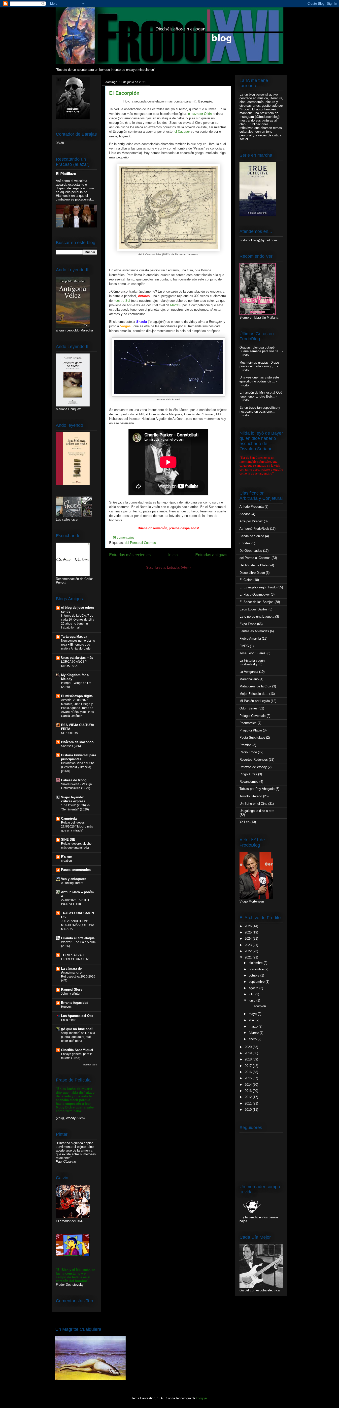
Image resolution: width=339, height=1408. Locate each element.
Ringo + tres (248, 774)
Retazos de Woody (253, 767)
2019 (249, 1053)
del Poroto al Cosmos (140, 543)
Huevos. (66, 1006)
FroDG (244, 646)
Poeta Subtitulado (252, 737)
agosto (254, 988)
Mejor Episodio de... (253, 694)
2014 (249, 1084)
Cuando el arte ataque (78, 938)
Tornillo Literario (250, 796)
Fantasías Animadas (254, 631)
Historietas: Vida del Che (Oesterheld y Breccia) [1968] (78, 767)
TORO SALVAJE (73, 955)
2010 (249, 1109)
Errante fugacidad (74, 1003)
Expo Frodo (247, 624)
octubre (254, 975)
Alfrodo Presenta (251, 506)
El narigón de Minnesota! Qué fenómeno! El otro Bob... (260, 394)
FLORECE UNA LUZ (75, 959)
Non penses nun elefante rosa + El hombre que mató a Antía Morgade (78, 644)
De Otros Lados (250, 551)
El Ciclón (245, 580)
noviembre (257, 969)
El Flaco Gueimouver (254, 594)
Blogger (201, 1398)
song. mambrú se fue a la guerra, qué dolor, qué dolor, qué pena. (78, 1037)
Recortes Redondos (253, 759)
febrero (254, 1032)
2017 (249, 1066)
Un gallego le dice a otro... (258, 811)
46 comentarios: (124, 537)
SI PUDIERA (69, 733)
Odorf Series (248, 708)
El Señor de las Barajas (256, 602)
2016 (249, 1072)
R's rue (66, 856)
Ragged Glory (71, 989)
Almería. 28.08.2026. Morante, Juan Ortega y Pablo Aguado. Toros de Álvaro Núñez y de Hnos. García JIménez (78, 708)
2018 (249, 1059)
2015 (249, 1078)
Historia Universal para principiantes (78, 757)
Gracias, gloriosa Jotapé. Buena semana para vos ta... (260, 349)
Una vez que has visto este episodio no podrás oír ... (259, 379)
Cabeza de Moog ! (75, 780)
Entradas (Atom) (179, 567)
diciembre (256, 963)
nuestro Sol (122, 300)
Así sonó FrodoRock (254, 528)
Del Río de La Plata (253, 565)
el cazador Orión (200, 114)
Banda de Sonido (251, 536)
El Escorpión (124, 93)
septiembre (257, 981)
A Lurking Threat (72, 883)
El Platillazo (66, 174)
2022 (249, 951)
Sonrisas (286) (71, 746)
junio (252, 1000)
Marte (174, 305)
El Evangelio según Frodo (257, 587)
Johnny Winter (70, 993)
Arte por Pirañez (251, 521)
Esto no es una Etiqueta (256, 616)
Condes (244, 543)
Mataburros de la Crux (255, 686)
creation (66, 860)
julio (252, 994)
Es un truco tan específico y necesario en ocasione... (259, 409)
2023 (249, 945)
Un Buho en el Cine (253, 803)
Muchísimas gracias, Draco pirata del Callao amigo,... (259, 364)
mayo (253, 1014)
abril (252, 1020)
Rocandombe (248, 781)
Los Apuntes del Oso (77, 1016)
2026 (249, 926)
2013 (249, 1091)
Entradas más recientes (130, 555)
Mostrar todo (90, 1064)
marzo (254, 1026)
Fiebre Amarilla (250, 638)
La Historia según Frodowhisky (252, 662)
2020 (249, 1047)
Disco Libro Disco (252, 573)
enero (253, 1039)
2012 (249, 1097)
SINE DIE (68, 839)
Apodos (244, 514)
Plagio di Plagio (250, 730)
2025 (249, 932)
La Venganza (248, 672)
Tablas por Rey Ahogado (256, 789)
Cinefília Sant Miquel (77, 1050)
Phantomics (248, 723)
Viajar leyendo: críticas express (73, 799)
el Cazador (182, 131)
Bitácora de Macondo (77, 742)
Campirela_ (69, 818)
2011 (249, 1103)
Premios (245, 745)
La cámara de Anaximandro (71, 970)
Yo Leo (244, 822)
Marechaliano (249, 679)
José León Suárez (252, 653)
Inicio (173, 555)
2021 (249, 957)
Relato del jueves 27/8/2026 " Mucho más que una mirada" (77, 826)
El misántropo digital (77, 696)
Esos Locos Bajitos (253, 609)
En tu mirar (68, 1020)
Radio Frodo (248, 752)
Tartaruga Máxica (74, 636)
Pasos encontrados (76, 870)
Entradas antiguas (211, 555)
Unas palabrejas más (77, 657)
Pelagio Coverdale (252, 716)
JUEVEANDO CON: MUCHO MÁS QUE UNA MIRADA (77, 925)
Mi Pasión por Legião (254, 701)
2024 (249, 938)
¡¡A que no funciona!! (77, 1029)
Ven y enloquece (73, 879)
